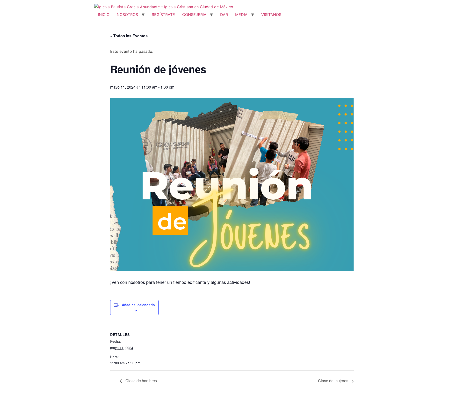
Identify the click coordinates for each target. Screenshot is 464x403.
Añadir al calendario (138, 304)
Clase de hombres (140, 380)
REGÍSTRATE (163, 14)
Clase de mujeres (333, 380)
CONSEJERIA (194, 14)
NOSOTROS (127, 14)
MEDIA (241, 14)
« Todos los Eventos (129, 35)
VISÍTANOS (271, 14)
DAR (224, 14)
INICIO (103, 14)
